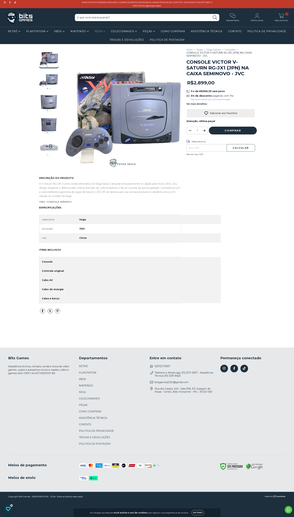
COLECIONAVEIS (123, 31)
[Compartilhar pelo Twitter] (50, 312)
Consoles (230, 49)
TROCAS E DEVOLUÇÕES (127, 39)
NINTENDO (78, 31)
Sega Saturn (213, 49)
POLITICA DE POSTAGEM (167, 39)
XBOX (58, 31)
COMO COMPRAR (173, 31)
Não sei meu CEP (194, 154)
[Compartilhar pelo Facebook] (43, 312)
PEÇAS (148, 31)
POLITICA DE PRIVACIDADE (266, 31)
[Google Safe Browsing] (254, 469)
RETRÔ (13, 31)
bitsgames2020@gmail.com (172, 382)
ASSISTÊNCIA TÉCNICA (206, 31)
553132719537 (162, 366)
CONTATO (235, 31)
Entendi (198, 513)
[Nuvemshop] (275, 497)
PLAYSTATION (36, 31)
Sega (200, 49)
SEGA (99, 31)
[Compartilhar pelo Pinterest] (57, 312)
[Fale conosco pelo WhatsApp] (288, 510)
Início (189, 49)
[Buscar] (215, 18)
